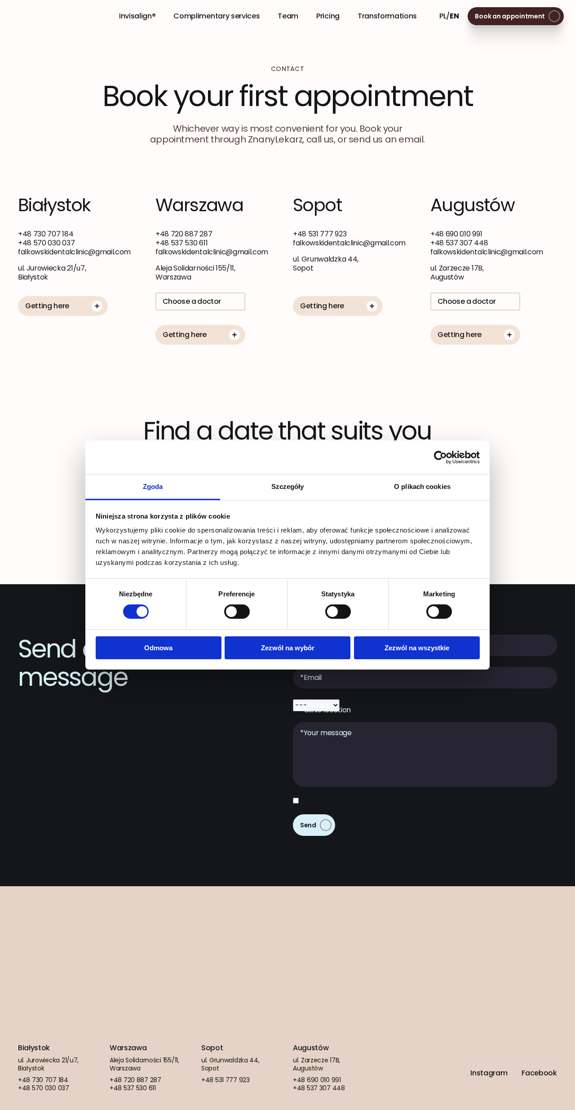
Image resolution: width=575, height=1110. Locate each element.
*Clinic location (325, 710)
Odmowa (158, 648)
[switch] (237, 611)
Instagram (488, 1073)
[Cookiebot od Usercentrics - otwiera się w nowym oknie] (440, 457)
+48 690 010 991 (456, 234)
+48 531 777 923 (319, 234)
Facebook (539, 1073)
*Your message (326, 732)
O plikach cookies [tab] (422, 486)
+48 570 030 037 (46, 243)
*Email (311, 677)
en (454, 16)
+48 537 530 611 (181, 243)
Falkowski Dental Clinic (48, 16)
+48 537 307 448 (459, 243)
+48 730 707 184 (45, 234)
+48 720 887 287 (183, 234)
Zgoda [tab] (153, 486)
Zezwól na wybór (287, 648)
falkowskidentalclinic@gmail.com (74, 252)
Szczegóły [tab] (287, 486)
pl (442, 16)
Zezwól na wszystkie (417, 648)
